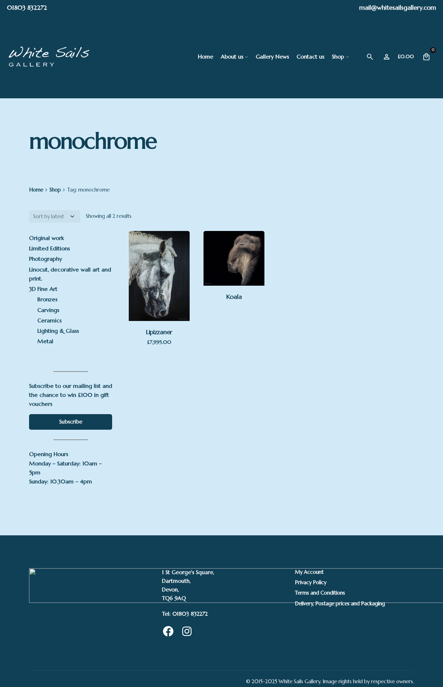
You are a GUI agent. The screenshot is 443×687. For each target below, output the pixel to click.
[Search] (370, 56)
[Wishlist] (386, 56)
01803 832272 (27, 7)
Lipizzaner (159, 332)
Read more (234, 273)
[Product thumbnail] (159, 276)
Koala (234, 297)
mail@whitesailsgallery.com (397, 7)
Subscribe (70, 421)
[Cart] (426, 56)
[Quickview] (145, 246)
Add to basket (159, 309)
